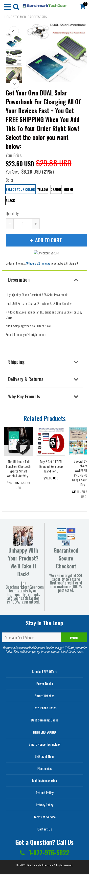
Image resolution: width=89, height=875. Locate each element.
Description (19, 279)
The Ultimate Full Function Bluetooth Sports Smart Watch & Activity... (18, 468)
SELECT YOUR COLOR (20, 189)
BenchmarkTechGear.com (40, 865)
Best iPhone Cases (45, 707)
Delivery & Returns (25, 378)
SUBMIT (74, 637)
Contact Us (44, 828)
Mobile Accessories (44, 780)
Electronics (44, 768)
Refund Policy (44, 792)
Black (10, 200)
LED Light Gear (44, 756)
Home (8, 16)
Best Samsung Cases (44, 719)
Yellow (42, 189)
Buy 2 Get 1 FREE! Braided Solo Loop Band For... (51, 466)
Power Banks (44, 683)
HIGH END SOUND (44, 732)
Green (68, 189)
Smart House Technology (44, 744)
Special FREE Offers (44, 671)
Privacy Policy (44, 804)
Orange (56, 189)
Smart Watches (44, 695)
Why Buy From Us (24, 396)
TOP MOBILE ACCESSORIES (31, 16)
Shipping (16, 361)
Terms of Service (45, 816)
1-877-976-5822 (48, 852)
